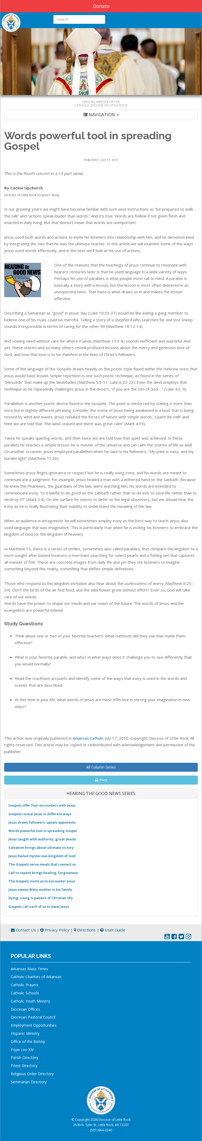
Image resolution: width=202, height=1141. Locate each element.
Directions (86, 929)
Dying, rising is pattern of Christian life (40, 897)
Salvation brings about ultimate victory (41, 847)
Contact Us (25, 929)
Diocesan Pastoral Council (33, 1017)
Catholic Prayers (24, 984)
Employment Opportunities (34, 1025)
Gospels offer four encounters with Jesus (41, 805)
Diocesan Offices (25, 1009)
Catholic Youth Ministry (30, 1001)
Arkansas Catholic (88, 738)
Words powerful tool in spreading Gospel (42, 830)
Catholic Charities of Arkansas (36, 976)
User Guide (114, 929)
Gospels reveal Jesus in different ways (39, 814)
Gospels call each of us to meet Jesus (38, 906)
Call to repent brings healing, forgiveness (43, 872)
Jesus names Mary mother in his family (40, 889)
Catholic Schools (25, 992)
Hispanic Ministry (25, 1033)
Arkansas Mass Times (29, 968)
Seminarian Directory (29, 1081)
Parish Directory (24, 1057)
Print (102, 779)
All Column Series (101, 767)
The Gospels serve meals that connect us (42, 864)
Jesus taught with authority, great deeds (42, 839)
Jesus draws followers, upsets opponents (42, 822)
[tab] (101, 115)
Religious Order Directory (32, 1073)
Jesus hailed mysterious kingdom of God (41, 856)
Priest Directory (24, 1065)
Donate (101, 6)
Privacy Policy (56, 929)
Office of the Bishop (28, 1041)
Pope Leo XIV (22, 1049)
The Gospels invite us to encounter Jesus (41, 881)
